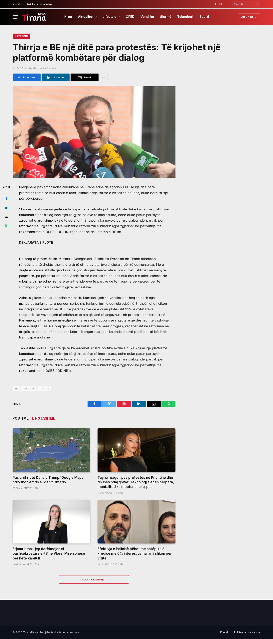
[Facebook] (6, 198)
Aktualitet (85, 17)
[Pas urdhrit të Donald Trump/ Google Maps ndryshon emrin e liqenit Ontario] (51, 450)
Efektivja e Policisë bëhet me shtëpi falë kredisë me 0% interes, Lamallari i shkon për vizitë (135, 553)
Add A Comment (94, 579)
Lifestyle (109, 17)
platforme (29, 388)
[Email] (6, 216)
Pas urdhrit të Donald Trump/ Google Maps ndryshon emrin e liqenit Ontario (48, 480)
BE (16, 388)
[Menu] (15, 16)
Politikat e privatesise (39, 4)
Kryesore (21, 36)
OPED (130, 17)
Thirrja (44, 388)
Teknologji (185, 17)
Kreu (68, 17)
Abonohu (249, 16)
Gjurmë (165, 17)
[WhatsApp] (6, 225)
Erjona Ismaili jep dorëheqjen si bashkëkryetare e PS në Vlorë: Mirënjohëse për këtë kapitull (49, 553)
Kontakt (17, 4)
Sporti (204, 17)
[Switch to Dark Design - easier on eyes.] (228, 4)
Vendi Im (147, 17)
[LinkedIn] (6, 207)
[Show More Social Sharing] (104, 77)
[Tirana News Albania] (34, 17)
